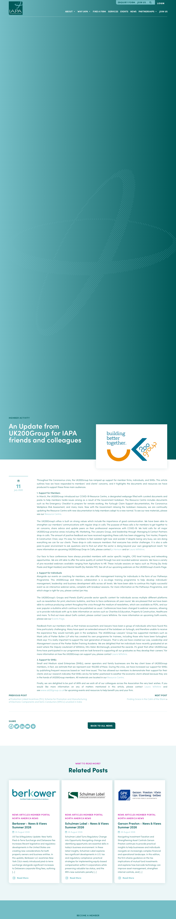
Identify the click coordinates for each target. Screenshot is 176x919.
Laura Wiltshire (136, 549)
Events (124, 11)
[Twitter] (16, 726)
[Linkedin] (22, 726)
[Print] (33, 726)
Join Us (141, 2)
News (133, 11)
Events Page (58, 618)
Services (113, 11)
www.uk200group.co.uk (52, 690)
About (69, 11)
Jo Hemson (116, 549)
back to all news (101, 725)
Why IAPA (83, 11)
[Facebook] (11, 726)
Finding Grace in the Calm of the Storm (146, 698)
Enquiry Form (126, 2)
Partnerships (146, 11)
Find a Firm (99, 11)
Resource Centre (53, 513)
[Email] (27, 726)
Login (160, 3)
